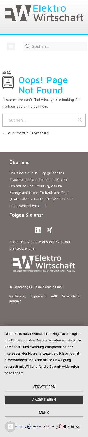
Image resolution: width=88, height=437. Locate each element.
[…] (43, 206)
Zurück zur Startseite (28, 132)
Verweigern (44, 387)
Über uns (19, 162)
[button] (11, 46)
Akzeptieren (44, 399)
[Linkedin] (38, 230)
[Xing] (50, 230)
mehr (44, 412)
